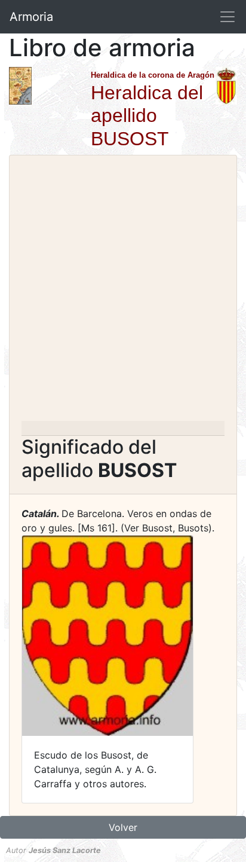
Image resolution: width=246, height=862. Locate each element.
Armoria (31, 17)
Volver (123, 827)
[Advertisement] (123, 292)
